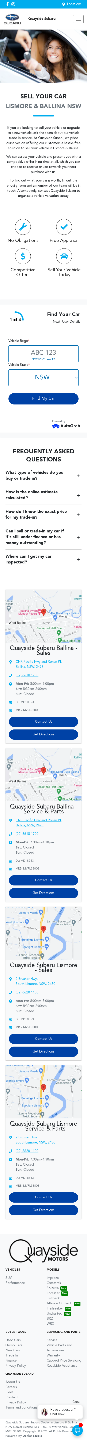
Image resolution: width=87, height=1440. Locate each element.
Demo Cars (13, 1345)
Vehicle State (19, 365)
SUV (8, 1278)
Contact (11, 1397)
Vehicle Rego (19, 341)
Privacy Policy (15, 1366)
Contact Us (43, 722)
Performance (15, 1283)
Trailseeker (55, 1308)
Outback (53, 1298)
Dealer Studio (32, 1435)
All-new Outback (59, 1303)
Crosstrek (54, 1283)
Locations (74, 4)
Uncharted (54, 1313)
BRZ (50, 1319)
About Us (12, 1382)
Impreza (53, 1278)
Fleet (9, 1392)
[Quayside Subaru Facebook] (8, 4)
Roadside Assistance (62, 1366)
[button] (78, 19)
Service (52, 1340)
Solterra (53, 1288)
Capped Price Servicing (64, 1360)
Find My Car (43, 399)
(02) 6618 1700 (27, 675)
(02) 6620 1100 (27, 992)
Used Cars (13, 1340)
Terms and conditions (21, 1407)
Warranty (53, 1355)
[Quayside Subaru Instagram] (14, 4)
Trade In (11, 1355)
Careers (11, 1387)
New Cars (12, 1350)
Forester (53, 1293)
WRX (50, 1324)
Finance (11, 1360)
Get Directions (43, 734)
